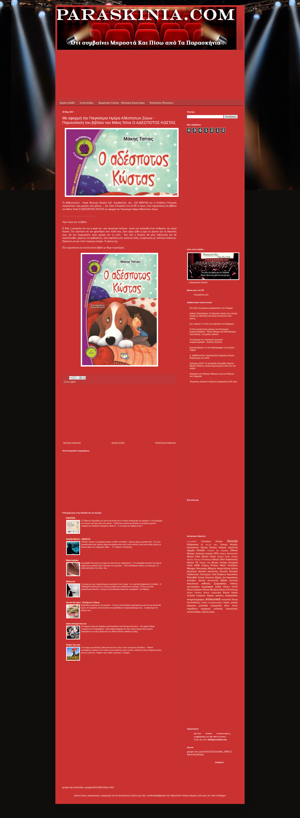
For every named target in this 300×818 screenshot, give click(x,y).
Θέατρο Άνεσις (209, 556)
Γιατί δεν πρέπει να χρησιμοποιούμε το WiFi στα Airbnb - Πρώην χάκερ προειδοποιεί (116, 542)
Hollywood (192, 544)
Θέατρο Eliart (193, 556)
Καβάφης (205, 565)
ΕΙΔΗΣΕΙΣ (70, 518)
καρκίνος (219, 595)
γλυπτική (233, 580)
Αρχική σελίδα (67, 102)
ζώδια (218, 586)
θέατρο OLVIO (230, 587)
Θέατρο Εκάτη (223, 557)
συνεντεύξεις (194, 611)
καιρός (210, 595)
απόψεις (191, 580)
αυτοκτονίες (213, 580)
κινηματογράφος (196, 599)
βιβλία (73, 382)
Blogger (222, 795)
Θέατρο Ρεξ (204, 563)
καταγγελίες (231, 595)
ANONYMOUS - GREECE (78, 539)
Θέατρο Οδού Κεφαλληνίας (225, 559)
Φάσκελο (70, 581)
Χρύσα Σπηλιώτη (206, 577)
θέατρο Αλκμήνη (194, 589)
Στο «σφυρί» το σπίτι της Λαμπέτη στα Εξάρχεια (212, 324)
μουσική (203, 605)
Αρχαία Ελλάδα (196, 550)
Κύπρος (214, 565)
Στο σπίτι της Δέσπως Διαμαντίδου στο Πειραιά (211, 308)
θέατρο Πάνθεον (194, 593)
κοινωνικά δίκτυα (230, 599)
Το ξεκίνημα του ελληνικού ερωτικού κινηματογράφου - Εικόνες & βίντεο (206, 340)
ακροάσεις (232, 577)
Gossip (232, 541)
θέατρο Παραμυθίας (212, 593)
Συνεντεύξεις (86, 102)
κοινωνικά (213, 599)
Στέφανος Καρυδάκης (227, 574)
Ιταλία (189, 565)
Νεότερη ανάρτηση (72, 443)
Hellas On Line (73, 645)
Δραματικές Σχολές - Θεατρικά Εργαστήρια (121, 102)
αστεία (201, 580)
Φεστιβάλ (192, 577)
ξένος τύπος (231, 605)
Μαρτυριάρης (72, 560)
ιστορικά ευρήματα (196, 595)
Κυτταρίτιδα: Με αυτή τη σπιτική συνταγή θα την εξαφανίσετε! (106, 563)
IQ (202, 545)
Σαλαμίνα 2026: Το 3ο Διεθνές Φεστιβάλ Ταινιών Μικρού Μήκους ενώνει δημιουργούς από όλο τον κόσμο (213, 366)
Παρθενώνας (193, 574)
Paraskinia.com (201, 295)
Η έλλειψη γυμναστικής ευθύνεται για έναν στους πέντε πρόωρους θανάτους (113, 647)
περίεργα (205, 608)
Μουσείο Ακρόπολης (208, 571)
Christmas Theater (212, 541)
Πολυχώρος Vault (208, 574)
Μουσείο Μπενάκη (229, 571)
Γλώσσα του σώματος (217, 550)
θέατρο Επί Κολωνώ (228, 589)
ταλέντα (205, 612)
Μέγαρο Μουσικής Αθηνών (201, 568)
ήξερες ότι (220, 577)
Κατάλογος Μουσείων (161, 102)
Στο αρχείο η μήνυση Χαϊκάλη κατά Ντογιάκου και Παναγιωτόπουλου (110, 626)
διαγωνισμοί (192, 583)
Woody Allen (212, 545)
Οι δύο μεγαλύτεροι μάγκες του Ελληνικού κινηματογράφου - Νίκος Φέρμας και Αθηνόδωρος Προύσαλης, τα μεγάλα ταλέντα (213, 332)
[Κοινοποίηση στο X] (77, 378)
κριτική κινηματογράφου (212, 602)
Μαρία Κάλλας (224, 568)
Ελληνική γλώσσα (204, 553)
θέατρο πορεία (230, 592)
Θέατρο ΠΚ (192, 562)
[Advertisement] (125, 57)
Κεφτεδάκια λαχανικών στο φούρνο (96, 605)
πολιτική (218, 608)
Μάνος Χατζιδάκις (229, 565)
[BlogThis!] (74, 378)
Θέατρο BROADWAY (229, 554)
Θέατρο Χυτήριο (219, 562)
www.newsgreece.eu (76, 623)
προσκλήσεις (232, 609)
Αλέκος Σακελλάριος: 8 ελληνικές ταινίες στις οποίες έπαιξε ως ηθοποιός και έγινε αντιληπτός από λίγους (213, 316)
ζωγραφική (207, 586)
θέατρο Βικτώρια (210, 589)
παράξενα (192, 608)
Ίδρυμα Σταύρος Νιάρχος (213, 547)
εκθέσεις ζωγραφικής (214, 583)
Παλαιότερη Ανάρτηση (165, 443)
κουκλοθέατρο (193, 602)
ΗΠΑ (216, 553)
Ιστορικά (233, 562)
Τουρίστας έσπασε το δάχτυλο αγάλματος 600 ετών (213, 381)
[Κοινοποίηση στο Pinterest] (84, 378)
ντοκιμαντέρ (216, 605)
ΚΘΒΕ (197, 565)
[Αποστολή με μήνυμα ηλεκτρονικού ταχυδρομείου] (71, 378)
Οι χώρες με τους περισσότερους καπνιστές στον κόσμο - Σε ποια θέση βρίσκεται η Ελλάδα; (120, 584)
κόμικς (226, 602)
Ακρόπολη (233, 547)
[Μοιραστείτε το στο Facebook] (80, 378)
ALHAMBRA (192, 541)
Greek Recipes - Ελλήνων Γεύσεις (83, 602)
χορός (212, 612)
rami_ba (206, 795)
